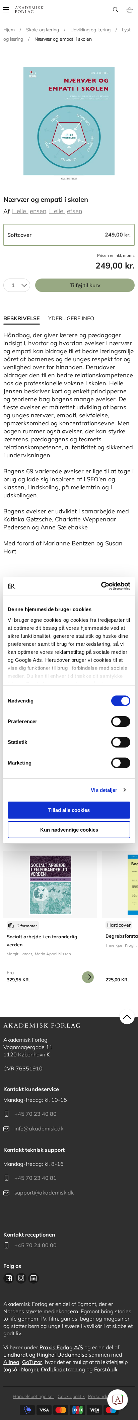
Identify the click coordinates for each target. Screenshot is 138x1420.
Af (6, 211)
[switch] (120, 721)
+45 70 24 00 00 (35, 1245)
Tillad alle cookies (69, 810)
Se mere (88, 977)
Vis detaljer (104, 790)
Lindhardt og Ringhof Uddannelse (45, 1354)
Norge (29, 1369)
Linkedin (33, 1278)
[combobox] (16, 285)
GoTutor (32, 1362)
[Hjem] (29, 9)
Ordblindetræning (63, 1369)
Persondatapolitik (106, 1396)
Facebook (8, 1278)
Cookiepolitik (71, 1396)
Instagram (21, 1278)
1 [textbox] (13, 285)
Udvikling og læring (90, 30)
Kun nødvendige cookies (69, 830)
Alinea (11, 1362)
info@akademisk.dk (38, 1128)
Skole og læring (42, 30)
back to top (127, 1016)
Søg (115, 9)
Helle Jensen (29, 211)
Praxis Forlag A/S (61, 1347)
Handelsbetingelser (33, 1396)
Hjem (9, 30)
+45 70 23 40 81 (35, 1177)
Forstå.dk (106, 1369)
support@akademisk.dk (44, 1192)
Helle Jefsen (65, 211)
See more (50, 919)
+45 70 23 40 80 (35, 1113)
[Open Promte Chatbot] (117, 1399)
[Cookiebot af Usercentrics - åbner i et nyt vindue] (101, 586)
